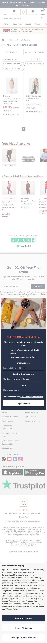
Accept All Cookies (24, 618)
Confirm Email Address (23, 374)
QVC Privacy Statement (31, 396)
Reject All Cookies (23, 628)
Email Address (23, 362)
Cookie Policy (12, 609)
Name (23, 385)
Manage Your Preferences (23, 637)
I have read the (24, 396)
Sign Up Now (23, 403)
